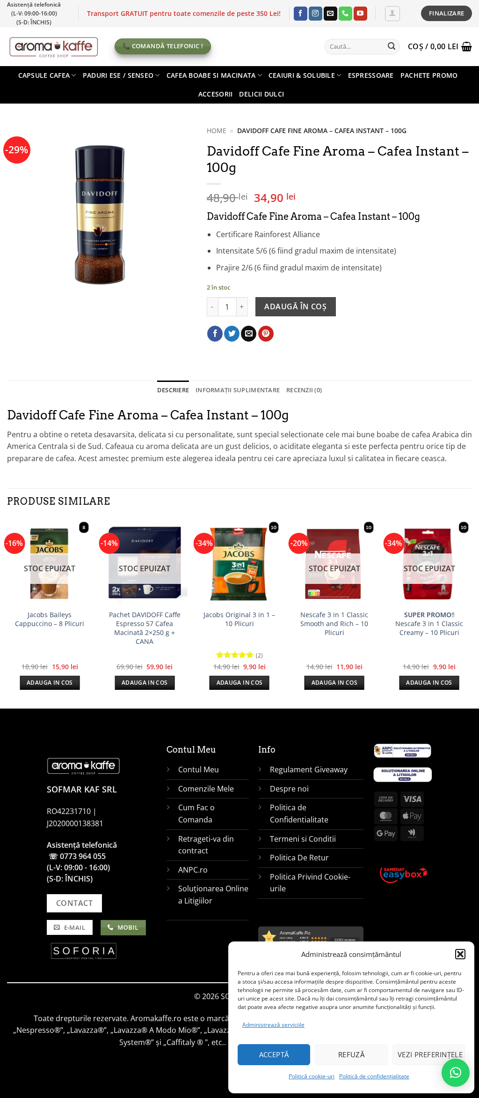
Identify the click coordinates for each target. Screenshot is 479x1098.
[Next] (471, 612)
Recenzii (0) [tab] (304, 390)
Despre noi (290, 789)
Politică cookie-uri (311, 1076)
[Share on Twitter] (232, 334)
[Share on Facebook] (215, 334)
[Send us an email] (330, 14)
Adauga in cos (50, 682)
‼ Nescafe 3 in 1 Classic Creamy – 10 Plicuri (429, 623)
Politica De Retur (299, 857)
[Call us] (345, 14)
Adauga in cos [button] (240, 682)
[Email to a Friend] (248, 334)
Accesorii (215, 94)
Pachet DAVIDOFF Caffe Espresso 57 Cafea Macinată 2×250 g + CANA (145, 628)
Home (216, 130)
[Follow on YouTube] (360, 14)
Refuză (351, 1054)
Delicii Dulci (261, 94)
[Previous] (7, 612)
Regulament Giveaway (309, 769)
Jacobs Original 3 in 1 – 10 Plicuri (239, 619)
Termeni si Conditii (303, 839)
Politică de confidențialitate (374, 1076)
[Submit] (391, 46)
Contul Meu (198, 769)
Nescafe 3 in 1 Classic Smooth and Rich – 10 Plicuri (334, 623)
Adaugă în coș (295, 306)
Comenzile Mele (206, 789)
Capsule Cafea (44, 75)
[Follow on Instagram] (315, 14)
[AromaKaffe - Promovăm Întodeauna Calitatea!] (54, 46)
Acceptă (274, 1054)
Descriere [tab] (173, 390)
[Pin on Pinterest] (266, 334)
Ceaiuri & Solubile (302, 75)
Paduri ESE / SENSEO (118, 75)
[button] (460, 954)
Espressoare (371, 75)
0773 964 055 (83, 856)
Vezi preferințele (430, 1054)
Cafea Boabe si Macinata (211, 75)
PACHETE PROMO (429, 75)
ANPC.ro (193, 870)
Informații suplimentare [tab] (238, 390)
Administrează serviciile (273, 1025)
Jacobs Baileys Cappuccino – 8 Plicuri (49, 619)
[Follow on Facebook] (300, 14)
